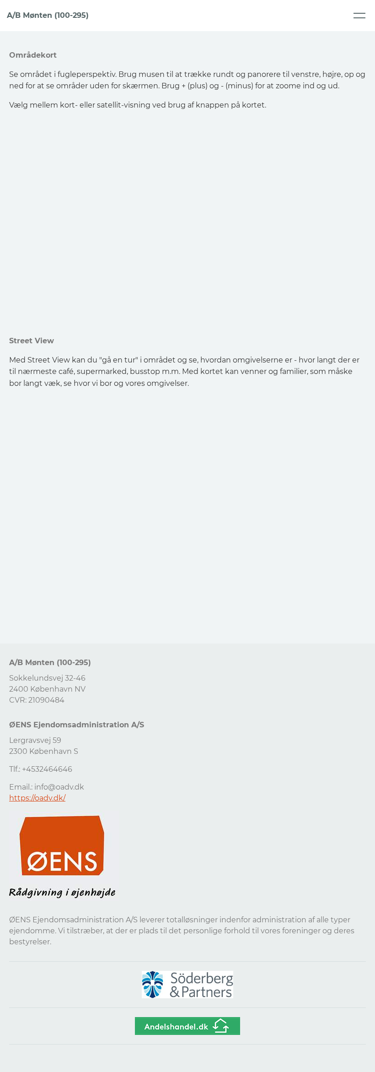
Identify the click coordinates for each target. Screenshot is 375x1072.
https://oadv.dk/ (37, 798)
